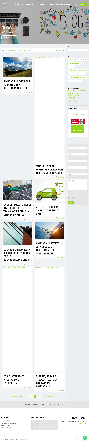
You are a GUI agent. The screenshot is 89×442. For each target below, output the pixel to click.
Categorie (13, 50)
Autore (30, 50)
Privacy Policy (35, 421)
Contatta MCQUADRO (36, 428)
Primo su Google (24, 439)
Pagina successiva (48, 396)
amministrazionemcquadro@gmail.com (77, 424)
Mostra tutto (61, 50)
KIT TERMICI (71, 99)
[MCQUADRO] (5, 4)
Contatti (82, 4)
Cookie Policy (34, 425)
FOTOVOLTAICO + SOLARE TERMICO (77, 91)
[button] (85, 438)
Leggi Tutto (29, 92)
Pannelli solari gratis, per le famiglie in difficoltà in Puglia (49, 169)
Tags (22, 50)
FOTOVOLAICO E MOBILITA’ (75, 97)
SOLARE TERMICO (73, 93)
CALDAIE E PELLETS (73, 95)
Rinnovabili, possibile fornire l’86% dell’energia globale (17, 84)
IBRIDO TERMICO (72, 101)
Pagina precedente (18, 396)
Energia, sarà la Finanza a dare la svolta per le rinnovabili (46, 381)
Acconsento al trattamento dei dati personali (77, 197)
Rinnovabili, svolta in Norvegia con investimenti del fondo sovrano (48, 248)
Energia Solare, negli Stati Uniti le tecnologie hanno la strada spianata (17, 209)
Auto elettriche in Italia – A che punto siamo (47, 210)
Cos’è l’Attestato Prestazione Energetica (13, 380)
